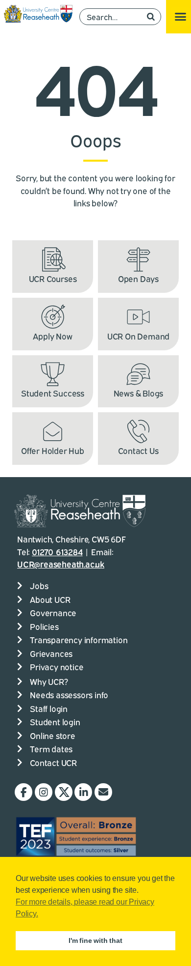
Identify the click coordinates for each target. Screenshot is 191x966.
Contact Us (138, 450)
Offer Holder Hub (52, 450)
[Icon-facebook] (23, 792)
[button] (180, 16)
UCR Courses (53, 278)
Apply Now (52, 335)
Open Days (138, 278)
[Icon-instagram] (43, 792)
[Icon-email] (103, 792)
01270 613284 (57, 551)
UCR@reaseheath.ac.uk (60, 563)
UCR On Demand (138, 335)
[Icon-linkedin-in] (83, 792)
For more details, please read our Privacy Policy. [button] (85, 908)
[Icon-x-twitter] (63, 792)
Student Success (52, 392)
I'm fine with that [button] (95, 940)
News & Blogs (139, 392)
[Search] (151, 17)
